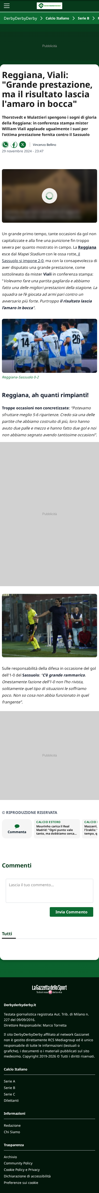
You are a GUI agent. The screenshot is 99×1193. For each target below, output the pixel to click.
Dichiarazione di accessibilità (27, 1176)
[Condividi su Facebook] (14, 144)
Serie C (9, 1094)
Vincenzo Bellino (44, 144)
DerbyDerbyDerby (20, 18)
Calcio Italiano (57, 18)
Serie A (9, 1081)
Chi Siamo (12, 1132)
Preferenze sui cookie (21, 1182)
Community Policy (18, 1163)
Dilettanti (11, 1100)
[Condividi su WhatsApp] (5, 144)
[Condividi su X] (22, 144)
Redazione (12, 1125)
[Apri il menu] (7, 6)
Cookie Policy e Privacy (22, 1169)
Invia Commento (71, 912)
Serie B (83, 18)
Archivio (10, 1157)
